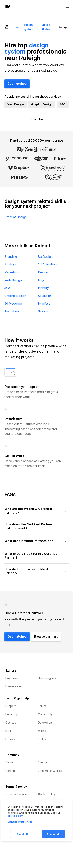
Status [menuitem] (42, 739)
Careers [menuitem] (10, 770)
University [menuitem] (11, 714)
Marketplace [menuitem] (13, 686)
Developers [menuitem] (45, 722)
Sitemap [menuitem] (43, 762)
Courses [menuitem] (10, 722)
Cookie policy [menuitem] (46, 794)
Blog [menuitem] (8, 730)
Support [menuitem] (10, 706)
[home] (7, 7)
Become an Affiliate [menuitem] (50, 770)
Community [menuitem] (45, 714)
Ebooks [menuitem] (10, 739)
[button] (36, 511)
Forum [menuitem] (42, 706)
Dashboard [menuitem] (12, 678)
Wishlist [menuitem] (42, 730)
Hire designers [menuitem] (47, 678)
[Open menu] (67, 6)
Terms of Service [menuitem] (16, 794)
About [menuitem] (9, 762)
